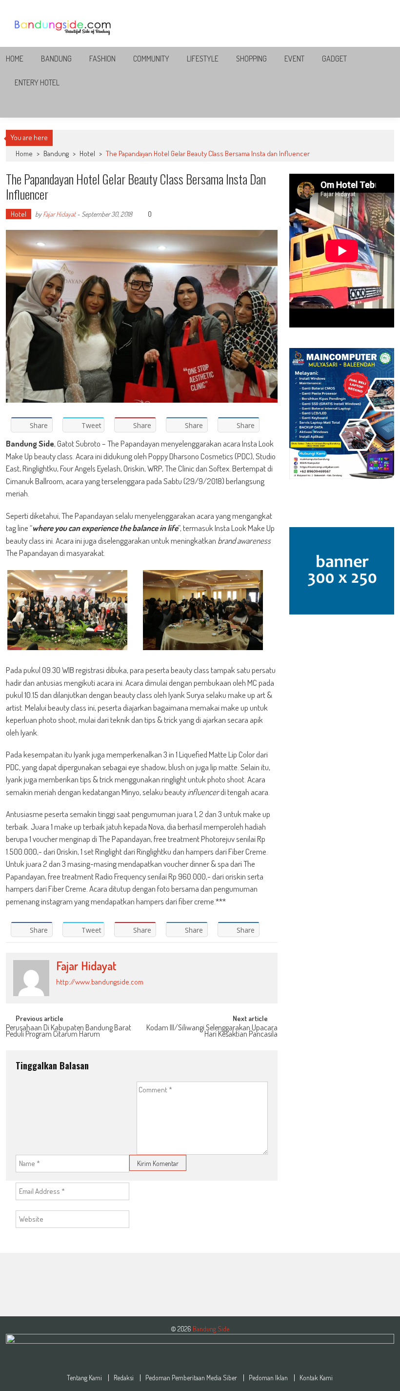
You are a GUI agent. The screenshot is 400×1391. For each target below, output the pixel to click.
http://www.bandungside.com (99, 981)
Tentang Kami (84, 1377)
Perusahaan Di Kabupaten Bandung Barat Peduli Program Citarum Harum (68, 1031)
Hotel (87, 153)
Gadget (334, 58)
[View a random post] (379, 106)
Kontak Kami (316, 1377)
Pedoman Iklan (268, 1377)
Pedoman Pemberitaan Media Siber (191, 1377)
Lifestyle (203, 58)
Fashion (102, 58)
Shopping (251, 58)
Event (294, 58)
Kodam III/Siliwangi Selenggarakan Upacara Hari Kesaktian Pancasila (212, 1031)
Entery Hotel (37, 82)
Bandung (56, 58)
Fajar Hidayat (59, 214)
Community (151, 58)
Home (14, 58)
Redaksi (124, 1377)
